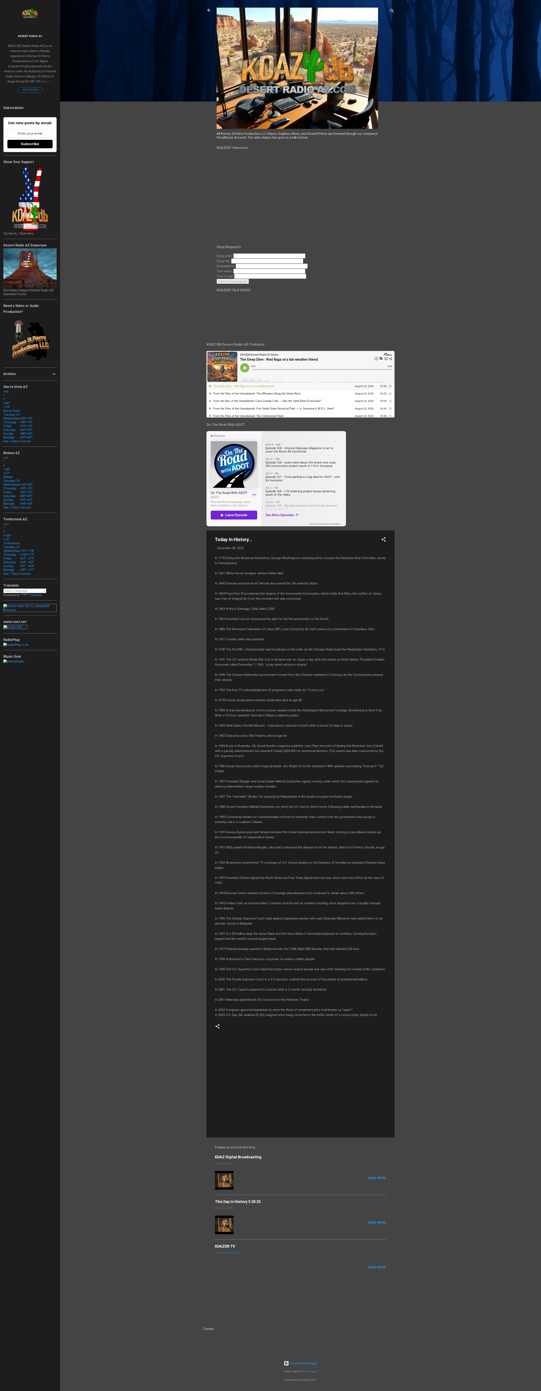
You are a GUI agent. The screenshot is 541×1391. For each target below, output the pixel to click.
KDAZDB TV (225, 1246)
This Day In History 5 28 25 (238, 1201)
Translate (35, 595)
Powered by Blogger (303, 1363)
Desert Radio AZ (30, 36)
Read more (377, 1178)
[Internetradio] (14, 661)
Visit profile (30, 89)
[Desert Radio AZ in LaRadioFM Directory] (30, 610)
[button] (383, 540)
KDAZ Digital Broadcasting (238, 1157)
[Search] (392, 11)
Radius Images (309, 1371)
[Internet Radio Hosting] (15, 628)
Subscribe (30, 144)
